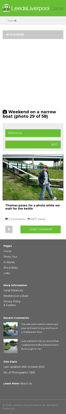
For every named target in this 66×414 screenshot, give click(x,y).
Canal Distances (13, 290)
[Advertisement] (33, 76)
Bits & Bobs (11, 267)
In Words (9, 262)
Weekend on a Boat (16, 296)
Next (54, 144)
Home (7, 251)
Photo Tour (10, 256)
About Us (26, 383)
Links (7, 273)
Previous (15, 133)
